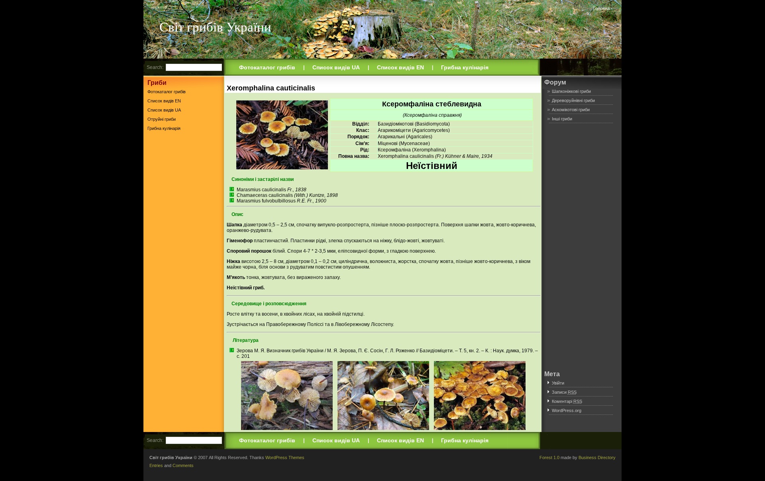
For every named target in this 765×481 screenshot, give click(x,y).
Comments (183, 465)
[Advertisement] (184, 258)
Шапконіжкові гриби (571, 91)
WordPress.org (566, 410)
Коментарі (567, 401)
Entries (156, 465)
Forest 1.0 (549, 457)
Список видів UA (336, 67)
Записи (564, 392)
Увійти (558, 383)
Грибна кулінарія (464, 67)
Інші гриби (562, 118)
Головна (601, 8)
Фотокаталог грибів (267, 67)
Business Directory (597, 457)
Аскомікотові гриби (571, 109)
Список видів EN (400, 67)
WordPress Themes (284, 457)
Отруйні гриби (161, 119)
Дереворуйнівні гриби (573, 100)
